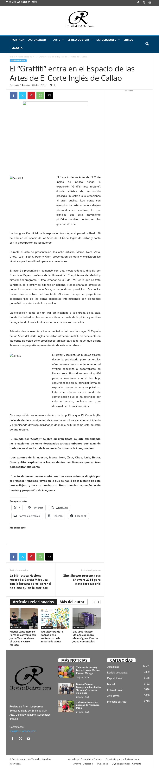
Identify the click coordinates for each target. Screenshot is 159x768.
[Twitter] (22, 95)
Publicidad (102, 763)
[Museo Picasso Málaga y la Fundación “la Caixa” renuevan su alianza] (66, 688)
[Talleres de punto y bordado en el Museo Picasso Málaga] (66, 672)
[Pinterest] (31, 95)
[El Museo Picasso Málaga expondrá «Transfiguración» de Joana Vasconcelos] (87, 618)
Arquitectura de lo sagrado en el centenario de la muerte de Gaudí (52, 636)
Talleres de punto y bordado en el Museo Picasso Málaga (87, 670)
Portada (17, 40)
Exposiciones (106, 40)
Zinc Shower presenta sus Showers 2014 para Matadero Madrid (82, 580)
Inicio (12, 56)
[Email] (49, 95)
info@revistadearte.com (23, 731)
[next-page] (99, 602)
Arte (56, 40)
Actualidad (37, 40)
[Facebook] (138, 3)
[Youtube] (150, 3)
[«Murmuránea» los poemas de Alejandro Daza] (66, 706)
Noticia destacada (117, 672)
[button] (147, 44)
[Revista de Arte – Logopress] (79, 20)
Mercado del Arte (116, 701)
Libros (128, 40)
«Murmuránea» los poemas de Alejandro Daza (87, 704)
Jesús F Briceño (22, 84)
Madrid (16, 48)
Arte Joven (113, 695)
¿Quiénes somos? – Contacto (126, 763)
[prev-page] (94, 602)
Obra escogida (25, 56)
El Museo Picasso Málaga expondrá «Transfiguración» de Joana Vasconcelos (85, 636)
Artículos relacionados (33, 601)
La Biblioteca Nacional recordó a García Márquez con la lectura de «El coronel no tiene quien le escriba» (30, 582)
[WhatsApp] (40, 95)
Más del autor (72, 601)
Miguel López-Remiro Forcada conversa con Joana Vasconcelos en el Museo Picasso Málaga (23, 638)
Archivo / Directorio (83, 763)
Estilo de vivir (78, 40)
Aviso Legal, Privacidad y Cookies (84, 759)
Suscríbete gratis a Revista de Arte (122, 759)
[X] (144, 3)
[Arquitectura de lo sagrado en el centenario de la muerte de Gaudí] (55, 618)
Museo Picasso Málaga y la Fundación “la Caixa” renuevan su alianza (88, 688)
